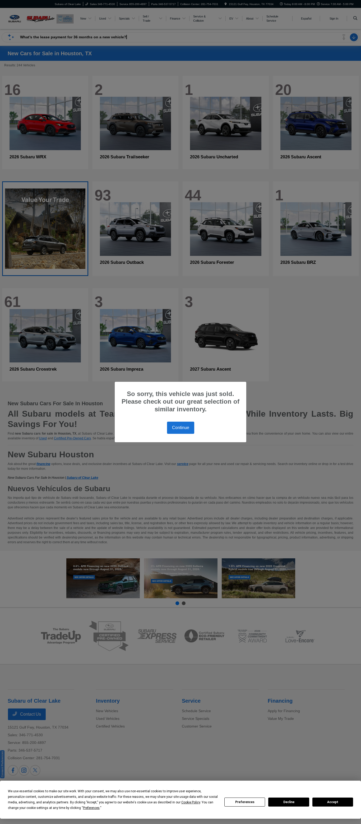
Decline (288, 802)
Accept (332, 802)
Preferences (244, 802)
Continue (180, 427)
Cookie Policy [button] (190, 802)
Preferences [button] (91, 808)
